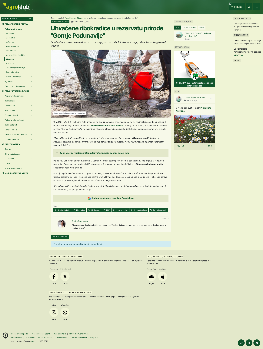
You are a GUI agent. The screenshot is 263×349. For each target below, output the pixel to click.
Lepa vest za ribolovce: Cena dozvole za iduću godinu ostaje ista (94, 153)
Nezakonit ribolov (63, 210)
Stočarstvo (10, 38)
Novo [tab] (201, 28)
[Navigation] (256, 6)
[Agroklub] (18, 6)
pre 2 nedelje (192, 101)
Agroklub (34, 341)
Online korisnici (241, 35)
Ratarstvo (10, 33)
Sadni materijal (11, 125)
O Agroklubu (16, 338)
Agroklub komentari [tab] (59, 236)
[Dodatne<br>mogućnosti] (256, 342)
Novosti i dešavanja (13, 77)
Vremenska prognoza (13, 168)
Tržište (7, 164)
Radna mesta (10, 101)
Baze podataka (12, 144)
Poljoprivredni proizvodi (14, 120)
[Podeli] (249, 342)
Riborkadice (80, 210)
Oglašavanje (30, 338)
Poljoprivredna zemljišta (14, 96)
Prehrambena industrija (15, 68)
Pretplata (94, 338)
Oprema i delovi (11, 115)
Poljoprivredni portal (20, 334)
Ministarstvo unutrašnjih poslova (107, 125)
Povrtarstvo (11, 51)
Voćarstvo (10, 42)
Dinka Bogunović (80, 221)
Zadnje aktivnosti (242, 18)
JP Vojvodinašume (140, 210)
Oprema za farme (12, 139)
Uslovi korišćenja (45, 338)
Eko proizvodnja (12, 72)
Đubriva (8, 149)
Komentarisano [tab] (189, 28)
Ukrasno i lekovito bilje (15, 55)
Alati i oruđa (10, 110)
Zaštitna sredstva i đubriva (16, 135)
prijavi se (238, 55)
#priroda (180, 111)
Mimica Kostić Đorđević (194, 98)
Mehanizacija (10, 105)
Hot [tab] (177, 28)
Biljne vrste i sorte (12, 154)
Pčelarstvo (10, 63)
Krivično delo (95, 210)
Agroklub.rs (70, 18)
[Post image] (194, 129)
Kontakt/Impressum (79, 338)
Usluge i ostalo (11, 130)
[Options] (210, 98)
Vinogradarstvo (12, 46)
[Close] (249, 6)
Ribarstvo (81, 18)
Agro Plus (9, 81)
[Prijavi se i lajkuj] (241, 342)
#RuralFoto (205, 108)
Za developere (61, 338)
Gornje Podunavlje (160, 210)
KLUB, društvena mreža (16, 173)
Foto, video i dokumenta (15, 86)
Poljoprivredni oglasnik (16, 91)
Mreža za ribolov (121, 210)
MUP (108, 210)
